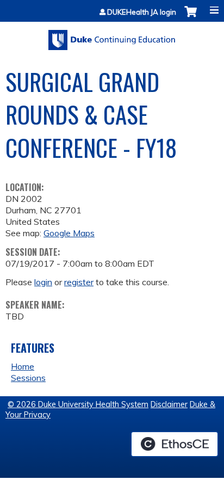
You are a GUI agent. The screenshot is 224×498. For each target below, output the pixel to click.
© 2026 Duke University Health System (78, 404)
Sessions (28, 377)
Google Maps (69, 233)
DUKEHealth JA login (141, 12)
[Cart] (190, 17)
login (43, 281)
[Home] (112, 36)
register (79, 281)
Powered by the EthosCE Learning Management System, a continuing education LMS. (174, 444)
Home (22, 366)
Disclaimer (169, 404)
